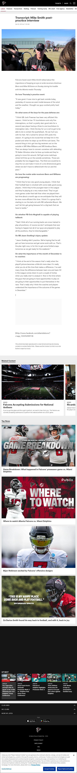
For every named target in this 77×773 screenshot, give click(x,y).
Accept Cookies (49, 769)
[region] (38, 762)
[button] (9, 686)
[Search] (70, 3)
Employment (38, 743)
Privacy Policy (38, 740)
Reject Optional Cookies (65, 769)
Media (38, 750)
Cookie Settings (6, 769)
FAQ (38, 746)
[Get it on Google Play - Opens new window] (45, 721)
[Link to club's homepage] (4, 2)
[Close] (74, 755)
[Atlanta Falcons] (38, 730)
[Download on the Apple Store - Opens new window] (31, 721)
